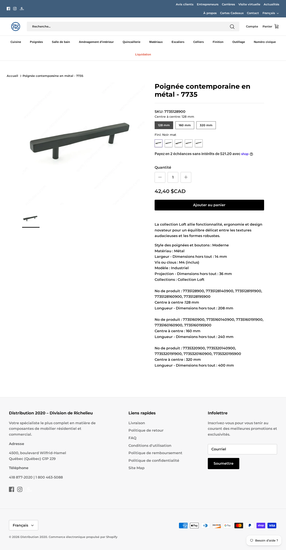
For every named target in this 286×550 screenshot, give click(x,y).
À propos (210, 13)
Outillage (238, 42)
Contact (253, 13)
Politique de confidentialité (153, 460)
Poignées (36, 42)
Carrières (228, 4)
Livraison (136, 423)
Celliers (198, 42)
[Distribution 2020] (22, 8)
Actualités (271, 4)
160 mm (184, 124)
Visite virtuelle (249, 4)
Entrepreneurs (208, 4)
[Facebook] (8, 8)
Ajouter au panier (209, 205)
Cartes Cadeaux (232, 13)
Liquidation (143, 54)
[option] (83, 143)
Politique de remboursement (155, 453)
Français (269, 13)
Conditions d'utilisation (149, 445)
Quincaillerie (131, 42)
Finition (218, 42)
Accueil (12, 76)
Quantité (163, 167)
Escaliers (178, 42)
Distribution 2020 (33, 537)
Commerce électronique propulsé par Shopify (83, 537)
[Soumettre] (232, 26)
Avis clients (184, 4)
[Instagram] (15, 8)
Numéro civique (265, 42)
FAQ (132, 438)
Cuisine (16, 42)
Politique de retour (146, 430)
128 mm (164, 124)
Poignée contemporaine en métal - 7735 (53, 76)
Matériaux (156, 42)
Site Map (136, 468)
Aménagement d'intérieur (96, 42)
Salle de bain (61, 42)
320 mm (206, 124)
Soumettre (223, 463)
